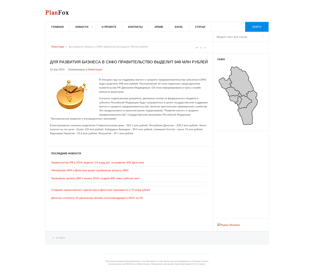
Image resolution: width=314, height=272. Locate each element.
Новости (81, 26)
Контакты (135, 26)
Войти (256, 26)
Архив (158, 26)
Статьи (200, 26)
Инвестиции (57, 46)
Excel (179, 26)
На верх (60, 238)
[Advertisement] (239, 173)
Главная (57, 26)
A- (205, 47)
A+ (197, 47)
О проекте (109, 26)
